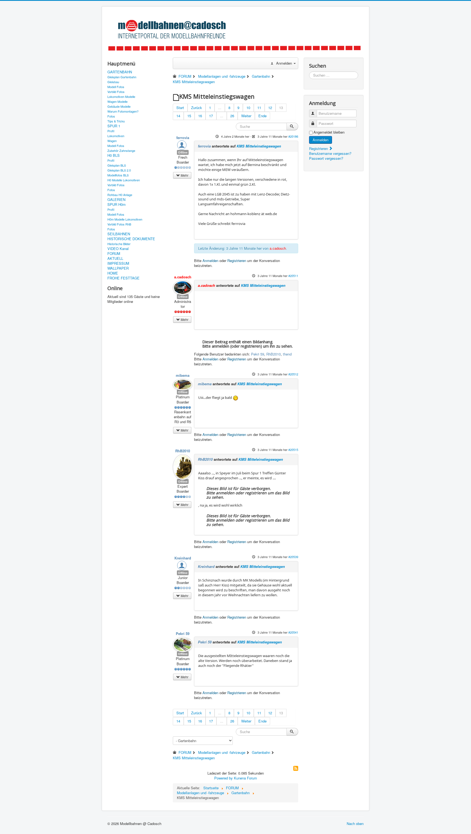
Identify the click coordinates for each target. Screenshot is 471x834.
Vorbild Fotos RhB (119, 224)
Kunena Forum (245, 778)
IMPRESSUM (118, 263)
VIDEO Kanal (118, 248)
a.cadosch (278, 248)
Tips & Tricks (116, 121)
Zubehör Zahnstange (121, 150)
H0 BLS (113, 155)
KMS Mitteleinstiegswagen (259, 146)
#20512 (293, 374)
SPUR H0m (116, 204)
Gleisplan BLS (116, 165)
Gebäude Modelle (119, 106)
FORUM (113, 253)
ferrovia (182, 137)
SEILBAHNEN (118, 233)
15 (189, 115)
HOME (112, 273)
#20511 (293, 275)
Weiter (246, 115)
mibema (182, 375)
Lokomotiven (115, 136)
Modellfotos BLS (118, 175)
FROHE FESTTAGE (123, 278)
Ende (262, 115)
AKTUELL (115, 258)
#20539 (293, 557)
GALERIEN (116, 199)
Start (180, 107)
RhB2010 (273, 354)
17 (211, 115)
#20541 (293, 632)
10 (248, 107)
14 (178, 115)
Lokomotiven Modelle (121, 96)
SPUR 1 (113, 126)
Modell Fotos (115, 87)
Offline (183, 152)
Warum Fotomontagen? (122, 111)
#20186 (293, 136)
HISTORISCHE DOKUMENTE (131, 238)
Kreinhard (182, 558)
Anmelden (210, 260)
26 (232, 115)
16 (200, 115)
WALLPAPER (118, 268)
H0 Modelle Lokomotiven (123, 180)
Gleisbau (113, 82)
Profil (110, 131)
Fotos (111, 116)
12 (270, 107)
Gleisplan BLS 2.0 (119, 170)
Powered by (223, 778)
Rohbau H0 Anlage (119, 194)
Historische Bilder (119, 244)
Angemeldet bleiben (329, 132)
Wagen (112, 141)
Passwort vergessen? (326, 158)
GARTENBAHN (119, 72)
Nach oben (355, 823)
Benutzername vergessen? (330, 153)
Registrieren (236, 260)
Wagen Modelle (117, 101)
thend (287, 354)
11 (259, 107)
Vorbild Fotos (116, 91)
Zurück (196, 107)
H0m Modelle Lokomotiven (124, 219)
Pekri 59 (257, 354)
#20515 (293, 449)
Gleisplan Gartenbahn (121, 77)
